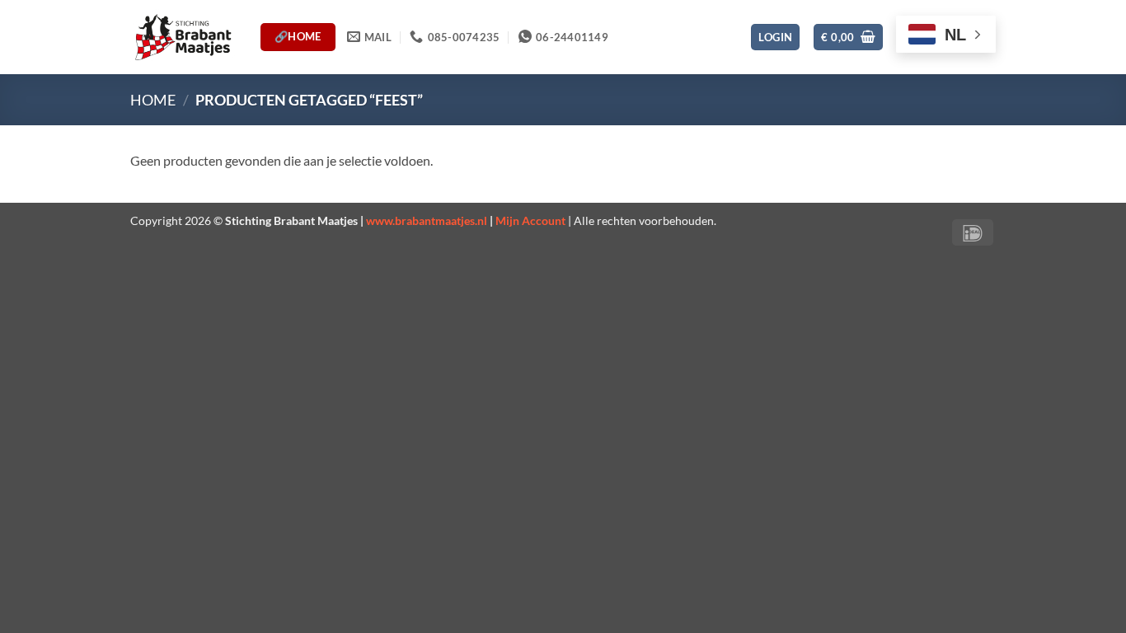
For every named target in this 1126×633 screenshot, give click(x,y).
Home (153, 100)
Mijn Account (530, 220)
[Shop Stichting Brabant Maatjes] (183, 37)
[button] (775, 37)
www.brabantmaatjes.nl (426, 220)
